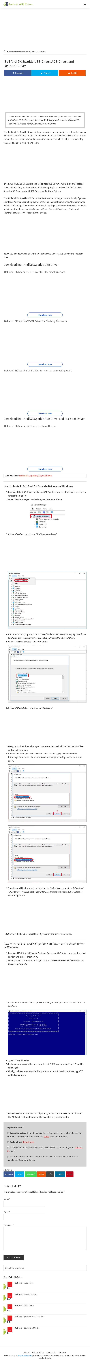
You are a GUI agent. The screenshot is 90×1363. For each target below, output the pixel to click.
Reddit (41, 1174)
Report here (28, 1142)
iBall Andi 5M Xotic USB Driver (26, 1294)
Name (7, 1199)
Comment (9, 1225)
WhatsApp (31, 1174)
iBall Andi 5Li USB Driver (24, 1305)
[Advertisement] (45, 32)
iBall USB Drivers (15, 1277)
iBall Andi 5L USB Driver (24, 1283)
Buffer (50, 1174)
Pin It (69, 1174)
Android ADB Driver (25, 1355)
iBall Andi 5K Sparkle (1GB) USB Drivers (35, 475)
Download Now (45, 315)
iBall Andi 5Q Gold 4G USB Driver (27, 1328)
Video (46, 1136)
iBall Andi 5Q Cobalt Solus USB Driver (29, 1317)
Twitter (20, 1174)
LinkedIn (60, 1174)
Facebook (9, 1174)
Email (7, 1212)
